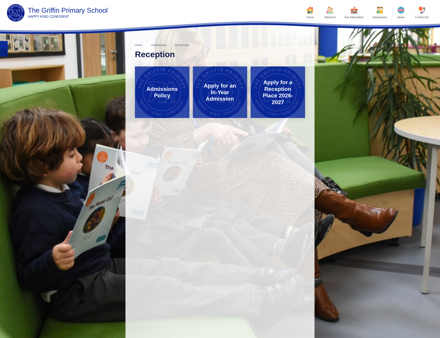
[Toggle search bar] (4, 45)
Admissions (158, 45)
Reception (182, 45)
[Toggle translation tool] (4, 53)
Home (138, 45)
